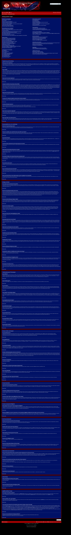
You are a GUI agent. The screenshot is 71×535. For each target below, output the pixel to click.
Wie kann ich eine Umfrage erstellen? (7, 40)
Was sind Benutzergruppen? (36, 21)
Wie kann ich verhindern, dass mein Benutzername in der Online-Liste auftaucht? (12, 29)
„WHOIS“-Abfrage (7, 506)
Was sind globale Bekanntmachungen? (7, 53)
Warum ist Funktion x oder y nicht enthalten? (38, 52)
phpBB (28, 523)
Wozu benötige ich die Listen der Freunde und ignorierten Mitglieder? (41, 32)
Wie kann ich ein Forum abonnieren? (37, 44)
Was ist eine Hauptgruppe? (36, 24)
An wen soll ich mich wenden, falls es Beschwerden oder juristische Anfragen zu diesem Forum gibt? (45, 53)
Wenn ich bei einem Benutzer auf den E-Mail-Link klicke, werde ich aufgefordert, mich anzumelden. (14, 35)
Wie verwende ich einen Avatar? (6, 33)
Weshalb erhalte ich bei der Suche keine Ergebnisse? (39, 37)
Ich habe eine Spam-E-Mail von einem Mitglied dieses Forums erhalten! (41, 29)
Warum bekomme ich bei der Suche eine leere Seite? (39, 38)
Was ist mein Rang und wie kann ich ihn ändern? (8, 34)
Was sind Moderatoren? (36, 20)
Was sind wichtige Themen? (5, 55)
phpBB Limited (54, 151)
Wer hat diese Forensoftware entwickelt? (38, 51)
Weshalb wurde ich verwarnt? (6, 44)
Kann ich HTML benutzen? (5, 51)
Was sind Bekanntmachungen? (6, 54)
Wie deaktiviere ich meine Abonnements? (38, 45)
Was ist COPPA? (4, 20)
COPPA (49, 84)
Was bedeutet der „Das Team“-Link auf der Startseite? (39, 25)
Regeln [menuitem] (11, 12)
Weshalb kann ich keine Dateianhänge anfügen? (8, 43)
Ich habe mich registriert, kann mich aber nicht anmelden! (9, 22)
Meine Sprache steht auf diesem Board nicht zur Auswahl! (9, 32)
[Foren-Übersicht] (6, 3)
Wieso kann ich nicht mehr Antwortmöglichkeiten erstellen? (9, 41)
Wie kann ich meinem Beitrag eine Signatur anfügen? (8, 39)
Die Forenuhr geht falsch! (5, 30)
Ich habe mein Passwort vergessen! (6, 24)
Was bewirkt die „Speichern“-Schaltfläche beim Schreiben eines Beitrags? (11, 46)
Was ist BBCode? (4, 50)
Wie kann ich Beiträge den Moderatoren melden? (8, 45)
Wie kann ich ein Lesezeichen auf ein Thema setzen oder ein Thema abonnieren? (43, 43)
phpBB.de (49, 494)
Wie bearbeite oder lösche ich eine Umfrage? (8, 42)
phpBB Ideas (43, 499)
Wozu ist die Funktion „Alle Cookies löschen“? (8, 26)
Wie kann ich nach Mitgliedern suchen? (37, 39)
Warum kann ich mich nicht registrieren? (7, 21)
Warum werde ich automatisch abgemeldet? (7, 25)
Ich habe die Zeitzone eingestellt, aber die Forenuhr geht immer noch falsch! (11, 31)
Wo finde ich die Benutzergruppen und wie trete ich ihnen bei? (40, 22)
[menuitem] (8, 12)
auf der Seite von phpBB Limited (30, 494)
